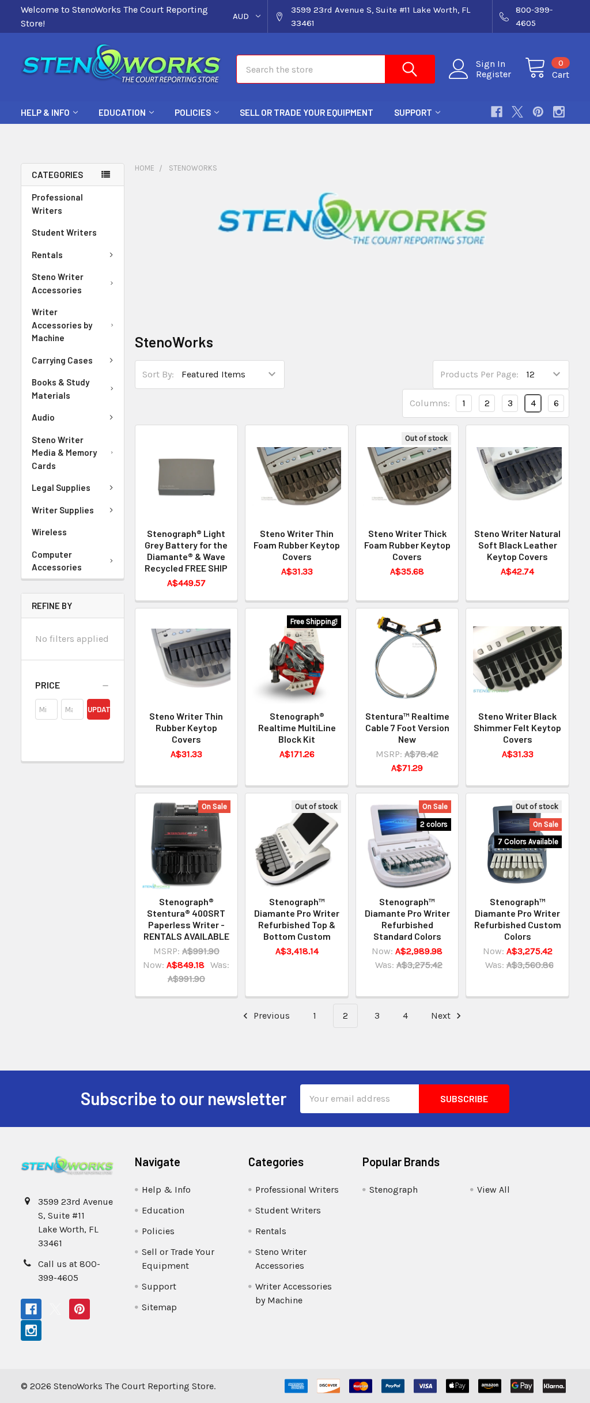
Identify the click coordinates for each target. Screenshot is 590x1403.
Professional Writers (57, 203)
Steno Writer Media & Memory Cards (64, 452)
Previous (270, 1015)
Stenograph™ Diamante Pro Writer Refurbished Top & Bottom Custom (296, 918)
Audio (43, 417)
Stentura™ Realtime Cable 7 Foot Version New (407, 727)
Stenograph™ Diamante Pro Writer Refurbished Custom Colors (517, 918)
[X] (517, 111)
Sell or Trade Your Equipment (306, 112)
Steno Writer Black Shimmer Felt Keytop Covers (517, 727)
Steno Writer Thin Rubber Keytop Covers (186, 727)
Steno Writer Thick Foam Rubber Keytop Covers (407, 545)
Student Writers (64, 232)
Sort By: (158, 374)
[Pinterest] (538, 111)
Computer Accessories (57, 561)
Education (122, 112)
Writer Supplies (63, 510)
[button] (72, 685)
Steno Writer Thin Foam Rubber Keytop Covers (297, 545)
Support (413, 112)
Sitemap (159, 1307)
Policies (193, 112)
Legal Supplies (61, 487)
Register (493, 74)
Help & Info (45, 112)
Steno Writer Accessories (58, 283)
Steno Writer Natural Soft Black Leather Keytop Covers (517, 545)
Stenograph (393, 1189)
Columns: (430, 403)
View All (493, 1189)
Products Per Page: (479, 374)
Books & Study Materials (60, 388)
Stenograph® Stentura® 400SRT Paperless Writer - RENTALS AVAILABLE (186, 918)
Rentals (47, 254)
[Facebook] (496, 111)
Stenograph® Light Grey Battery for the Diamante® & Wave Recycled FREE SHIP (186, 550)
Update (98, 709)
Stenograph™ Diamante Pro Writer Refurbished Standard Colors (407, 918)
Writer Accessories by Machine (62, 325)
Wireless (49, 532)
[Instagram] (559, 111)
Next (442, 1015)
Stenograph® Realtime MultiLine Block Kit (297, 727)
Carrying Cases (62, 360)
